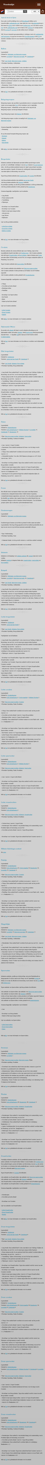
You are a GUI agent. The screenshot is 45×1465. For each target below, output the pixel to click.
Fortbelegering (27, 25)
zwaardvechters (27, 560)
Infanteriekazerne (12, 427)
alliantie (11, 330)
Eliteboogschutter (6, 231)
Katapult (4, 138)
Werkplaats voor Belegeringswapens (17, 54)
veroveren (14, 30)
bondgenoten (29, 332)
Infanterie (20, 182)
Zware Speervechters (7, 1027)
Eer (17, 334)
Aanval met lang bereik (12, 359)
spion (4, 852)
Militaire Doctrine (23, 430)
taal (8, 498)
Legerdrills (9, 56)
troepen (10, 25)
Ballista (4, 140)
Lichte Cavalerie (6, 310)
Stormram (4, 136)
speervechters (35, 560)
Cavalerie (31, 176)
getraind (31, 556)
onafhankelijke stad (14, 23)
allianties (20, 332)
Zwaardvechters (23, 176)
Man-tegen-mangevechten (30, 268)
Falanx (3, 1029)
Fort (2, 27)
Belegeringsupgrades (19, 56)
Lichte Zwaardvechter (7, 1210)
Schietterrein (31, 187)
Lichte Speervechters (7, 1024)
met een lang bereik (28, 180)
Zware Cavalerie (6, 312)
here (6, 91)
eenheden (8, 560)
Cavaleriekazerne (30, 275)
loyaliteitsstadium (5, 337)
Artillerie (24, 61)
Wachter (4, 1214)
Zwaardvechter (28, 814)
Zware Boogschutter (7, 228)
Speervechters (20, 264)
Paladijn (4, 314)
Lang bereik (8, 61)
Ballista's (19, 114)
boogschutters (4, 562)
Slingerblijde (5, 142)
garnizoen (30, 27)
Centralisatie (30, 56)
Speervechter (28, 436)
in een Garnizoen (38, 165)
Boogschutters (23, 255)
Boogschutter (20, 363)
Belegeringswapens (20, 1168)
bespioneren (6, 36)
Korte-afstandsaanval (12, 430)
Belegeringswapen (16, 61)
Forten (40, 255)
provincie (7, 30)
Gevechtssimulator (29, 36)
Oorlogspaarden (23, 697)
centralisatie (36, 23)
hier (6, 149)
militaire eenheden (21, 556)
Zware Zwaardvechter (7, 1212)
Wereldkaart (25, 21)
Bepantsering (13, 432)
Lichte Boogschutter (7, 226)
